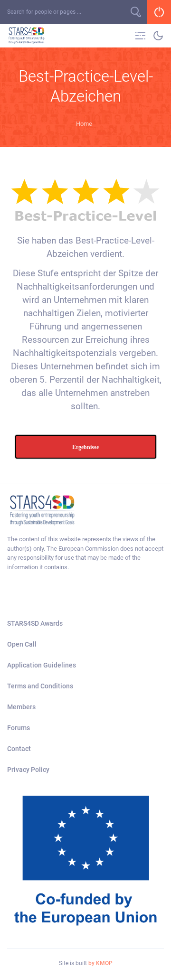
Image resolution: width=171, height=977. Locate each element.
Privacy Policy (28, 769)
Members (21, 707)
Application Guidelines (41, 665)
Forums (18, 728)
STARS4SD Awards (35, 623)
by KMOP (100, 963)
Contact (19, 748)
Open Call (22, 644)
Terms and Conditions (40, 686)
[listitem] (85, 553)
